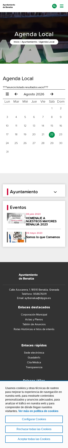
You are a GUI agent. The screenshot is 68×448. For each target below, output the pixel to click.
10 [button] (7, 125)
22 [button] (51, 134)
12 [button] (25, 125)
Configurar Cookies (34, 419)
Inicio (17, 42)
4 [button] (16, 117)
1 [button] (51, 108)
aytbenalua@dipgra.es (38, 298)
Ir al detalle (34, 219)
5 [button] (25, 117)
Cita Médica (34, 362)
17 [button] (7, 134)
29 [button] (52, 143)
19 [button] (25, 134)
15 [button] (52, 125)
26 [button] (25, 143)
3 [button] (7, 117)
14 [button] (43, 125)
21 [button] (43, 134)
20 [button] (34, 134)
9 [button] (61, 117)
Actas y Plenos (34, 319)
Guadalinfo (34, 357)
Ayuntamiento (29, 42)
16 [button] (60, 125)
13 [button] (34, 125)
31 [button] (7, 151)
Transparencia (34, 367)
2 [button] (61, 108)
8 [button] (52, 117)
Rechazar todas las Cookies (34, 429)
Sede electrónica (34, 352)
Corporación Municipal (34, 314)
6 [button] (34, 117)
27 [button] (33, 143)
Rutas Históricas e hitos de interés (34, 329)
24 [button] (7, 143)
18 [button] (16, 134)
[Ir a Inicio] (17, 6)
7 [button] (43, 117)
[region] (34, 414)
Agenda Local (46, 42)
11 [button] (16, 125)
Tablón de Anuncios (34, 324)
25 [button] (16, 143)
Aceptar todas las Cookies (34, 439)
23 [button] (60, 134)
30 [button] (60, 143)
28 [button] (42, 143)
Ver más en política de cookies (38, 411)
